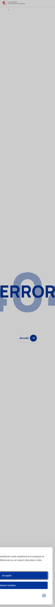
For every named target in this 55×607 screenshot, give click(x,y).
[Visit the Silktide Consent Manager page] (44, 595)
